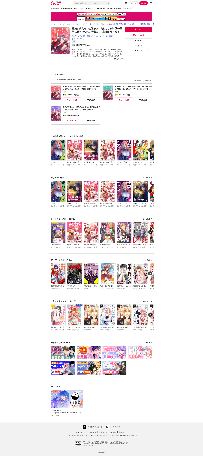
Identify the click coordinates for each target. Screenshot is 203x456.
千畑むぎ (90, 36)
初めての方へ (80, 432)
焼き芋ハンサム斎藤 (78, 36)
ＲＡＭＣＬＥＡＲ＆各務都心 (103, 36)
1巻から (139, 81)
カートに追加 (139, 35)
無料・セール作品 (115, 8)
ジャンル (102, 8)
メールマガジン (115, 427)
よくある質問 (91, 432)
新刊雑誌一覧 (67, 8)
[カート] (126, 3)
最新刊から (148, 81)
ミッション (91, 8)
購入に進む (138, 29)
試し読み (140, 41)
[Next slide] (150, 150)
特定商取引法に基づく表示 (127, 435)
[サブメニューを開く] (151, 3)
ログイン (133, 3)
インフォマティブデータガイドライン (98, 435)
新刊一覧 (56, 8)
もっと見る (146, 177)
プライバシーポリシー (75, 435)
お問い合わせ (103, 432)
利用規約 (122, 432)
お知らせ (113, 432)
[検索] (108, 3)
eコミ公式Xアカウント (93, 427)
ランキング (80, 8)
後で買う (139, 50)
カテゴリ (126, 8)
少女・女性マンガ (78, 39)
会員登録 (144, 3)
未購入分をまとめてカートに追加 (70, 79)
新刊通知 (139, 46)
